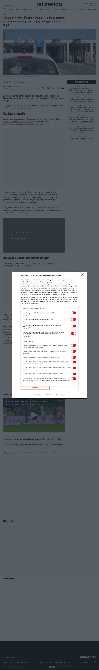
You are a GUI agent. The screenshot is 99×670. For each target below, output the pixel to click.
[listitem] (49, 309)
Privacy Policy (60, 395)
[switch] (73, 313)
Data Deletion (38, 395)
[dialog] (49, 335)
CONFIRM (35, 388)
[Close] (83, 275)
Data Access (49, 395)
